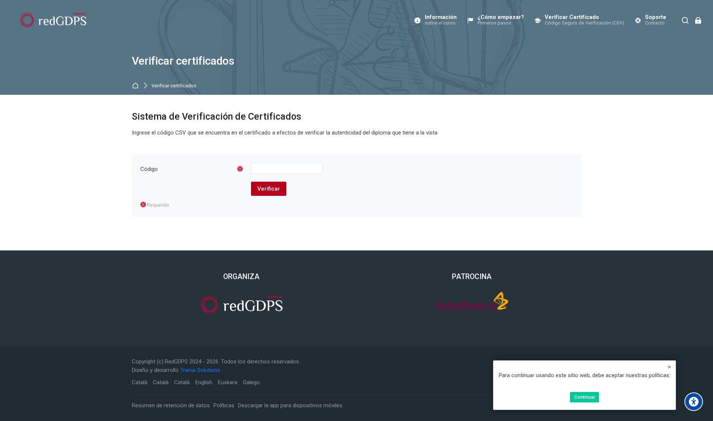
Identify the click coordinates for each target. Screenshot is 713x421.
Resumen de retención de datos (171, 405)
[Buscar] (685, 20)
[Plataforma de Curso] (53, 20)
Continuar (584, 397)
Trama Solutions (200, 370)
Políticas (224, 405)
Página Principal (136, 86)
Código (149, 169)
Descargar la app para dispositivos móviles (290, 405)
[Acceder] (698, 20)
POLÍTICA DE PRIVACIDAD (584, 383)
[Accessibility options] (693, 401)
